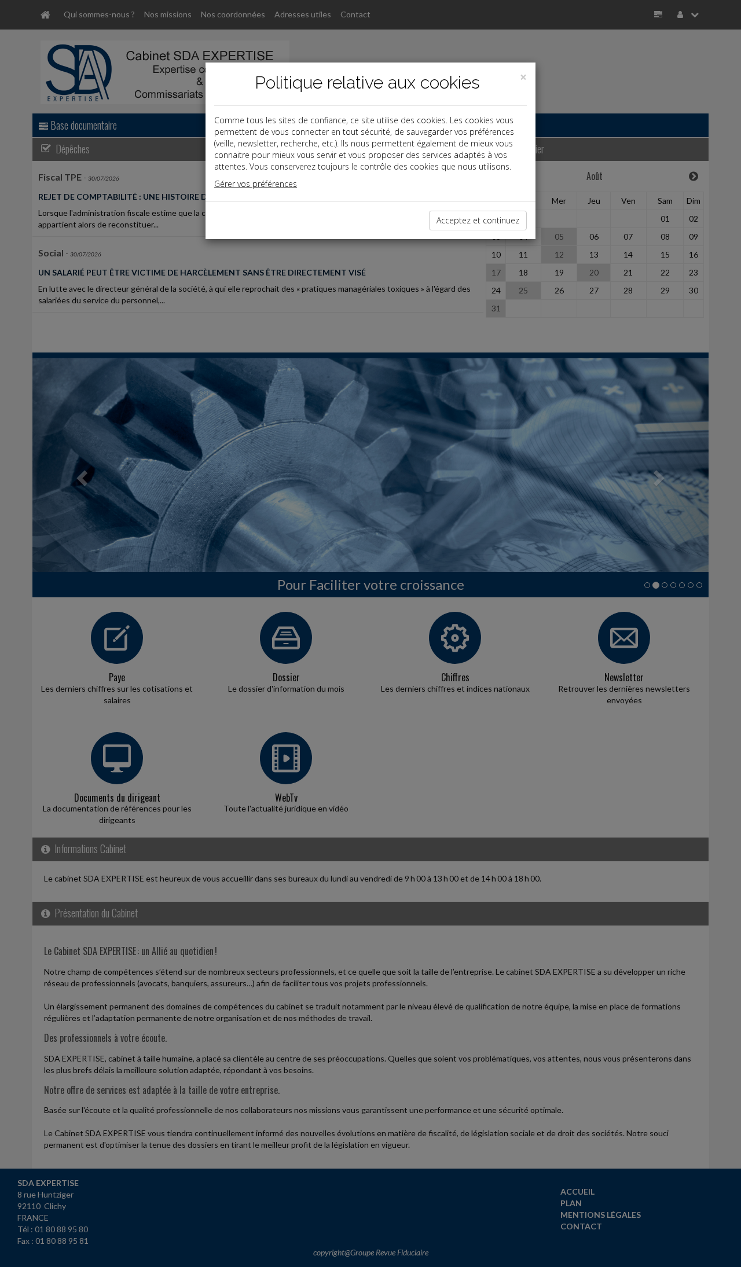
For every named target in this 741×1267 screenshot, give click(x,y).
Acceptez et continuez (477, 220)
